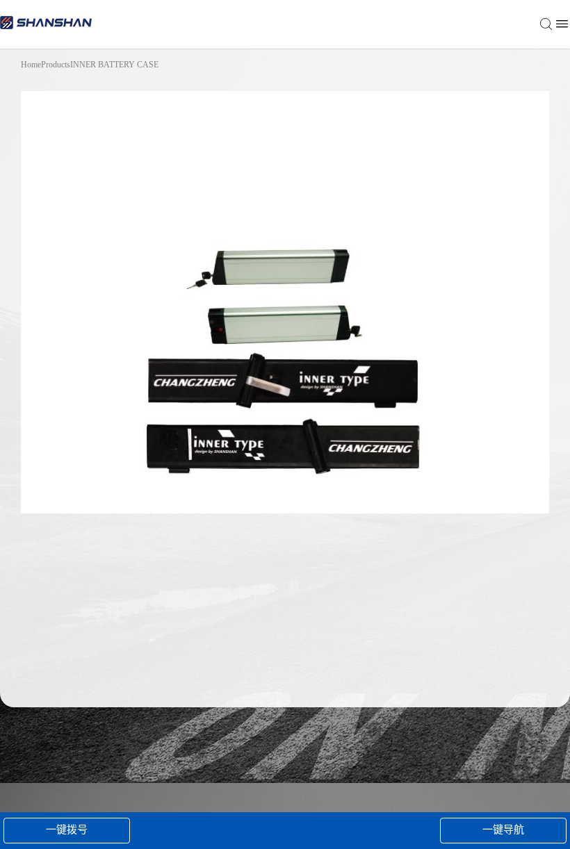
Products (55, 64)
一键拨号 (67, 829)
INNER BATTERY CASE (114, 64)
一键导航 (503, 829)
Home (31, 64)
